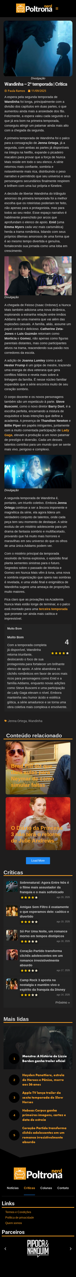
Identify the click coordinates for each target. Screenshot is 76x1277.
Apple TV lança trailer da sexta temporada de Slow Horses (42, 1097)
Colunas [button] (46, 1188)
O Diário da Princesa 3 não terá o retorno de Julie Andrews (37, 834)
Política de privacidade (19, 1217)
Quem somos (13, 1223)
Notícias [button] (13, 1188)
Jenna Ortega (17, 721)
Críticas (29, 1188)
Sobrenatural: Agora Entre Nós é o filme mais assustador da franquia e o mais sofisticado (44, 887)
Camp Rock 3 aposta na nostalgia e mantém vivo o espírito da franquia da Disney (42, 984)
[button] (57, 8)
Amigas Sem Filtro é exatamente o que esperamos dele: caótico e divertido (44, 911)
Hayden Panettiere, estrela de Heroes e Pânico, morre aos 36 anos (43, 1080)
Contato (63, 1188)
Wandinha (35, 721)
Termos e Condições (18, 1212)
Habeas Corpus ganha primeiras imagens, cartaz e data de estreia (44, 1115)
